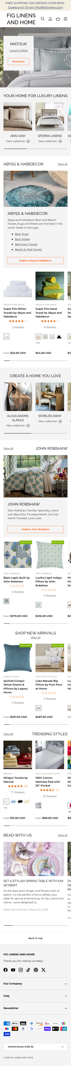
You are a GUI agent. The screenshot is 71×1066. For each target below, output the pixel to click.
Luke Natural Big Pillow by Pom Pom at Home (49, 684)
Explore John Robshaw (35, 529)
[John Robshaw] (35, 476)
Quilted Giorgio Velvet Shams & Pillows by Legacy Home (15, 686)
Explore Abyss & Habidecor (35, 260)
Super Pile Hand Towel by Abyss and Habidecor (49, 312)
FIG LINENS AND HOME (22, 1057)
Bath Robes (22, 239)
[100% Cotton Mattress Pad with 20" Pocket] (50, 755)
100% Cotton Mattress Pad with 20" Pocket (48, 781)
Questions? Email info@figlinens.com (35, 7)
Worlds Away (50, 416)
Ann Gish (17, 136)
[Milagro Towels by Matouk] (17, 755)
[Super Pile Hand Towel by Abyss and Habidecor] (50, 286)
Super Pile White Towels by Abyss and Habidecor (17, 312)
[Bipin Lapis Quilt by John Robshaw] (17, 555)
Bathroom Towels (26, 244)
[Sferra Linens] (50, 116)
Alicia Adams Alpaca (17, 418)
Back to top (35, 938)
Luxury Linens (19, 50)
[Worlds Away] (50, 397)
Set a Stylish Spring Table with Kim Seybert (33, 883)
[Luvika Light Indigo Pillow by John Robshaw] (50, 555)
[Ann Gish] (17, 116)
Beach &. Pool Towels (28, 249)
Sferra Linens (50, 136)
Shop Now (18, 61)
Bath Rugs (21, 234)
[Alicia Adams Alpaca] (17, 397)
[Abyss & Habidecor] (35, 189)
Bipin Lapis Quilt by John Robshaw (16, 579)
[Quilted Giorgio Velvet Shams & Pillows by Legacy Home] (17, 658)
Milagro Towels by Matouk (15, 779)
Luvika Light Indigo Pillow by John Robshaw (49, 581)
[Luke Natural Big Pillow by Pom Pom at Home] (50, 658)
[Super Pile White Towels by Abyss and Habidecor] (17, 286)
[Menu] (65, 19)
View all (63, 164)
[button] (58, 19)
